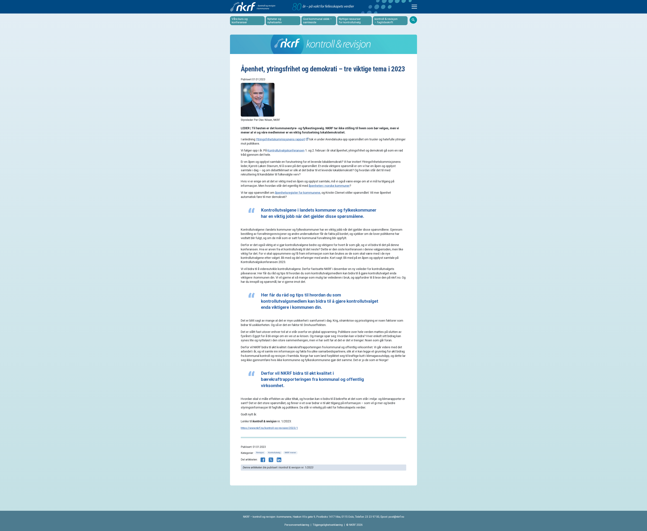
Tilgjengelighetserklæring (328, 524)
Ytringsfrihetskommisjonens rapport (280, 139)
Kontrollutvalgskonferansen (285, 150)
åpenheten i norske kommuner (329, 185)
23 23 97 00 (372, 516)
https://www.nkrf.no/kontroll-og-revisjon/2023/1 (269, 428)
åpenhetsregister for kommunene (297, 192)
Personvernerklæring (296, 524)
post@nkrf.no (396, 516)
